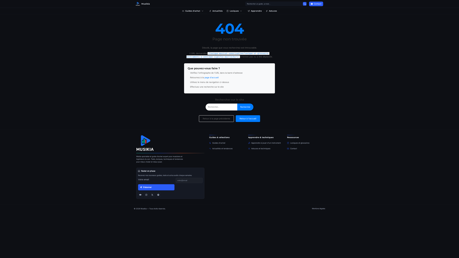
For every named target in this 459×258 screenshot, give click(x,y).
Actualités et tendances (222, 148)
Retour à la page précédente (216, 118)
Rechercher (245, 107)
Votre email (143, 179)
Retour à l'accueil (248, 118)
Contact (293, 148)
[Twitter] (152, 195)
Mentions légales (318, 208)
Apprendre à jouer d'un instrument (266, 143)
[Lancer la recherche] (305, 4)
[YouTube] (140, 195)
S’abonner (147, 187)
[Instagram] (146, 195)
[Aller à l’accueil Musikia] (170, 143)
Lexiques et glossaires (299, 143)
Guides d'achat (218, 143)
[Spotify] (158, 195)
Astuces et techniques (260, 148)
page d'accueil (212, 77)
